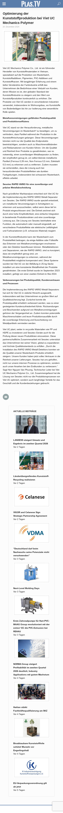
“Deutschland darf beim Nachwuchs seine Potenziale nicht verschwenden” (31, 552)
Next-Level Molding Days (26, 588)
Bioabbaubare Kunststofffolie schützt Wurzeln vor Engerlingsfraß (28, 747)
